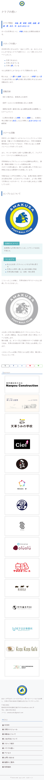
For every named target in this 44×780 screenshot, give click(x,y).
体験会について (10, 734)
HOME (7, 725)
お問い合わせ (9, 757)
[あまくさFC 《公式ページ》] (22, 4)
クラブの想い (9, 748)
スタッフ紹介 (9, 743)
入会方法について (10, 739)
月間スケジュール (10, 729)
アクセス (7, 753)
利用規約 (7, 767)
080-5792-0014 (11, 710)
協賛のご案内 (9, 762)
